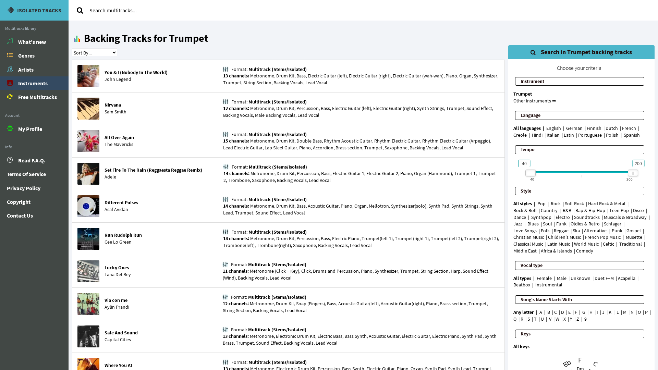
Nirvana (113, 105)
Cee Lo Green (118, 242)
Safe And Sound (121, 333)
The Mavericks (119, 144)
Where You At (118, 365)
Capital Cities (118, 339)
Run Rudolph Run (123, 235)
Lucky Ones (117, 267)
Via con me (116, 300)
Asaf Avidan (116, 209)
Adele (110, 177)
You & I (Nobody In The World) (136, 72)
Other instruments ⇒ (534, 101)
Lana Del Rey (118, 274)
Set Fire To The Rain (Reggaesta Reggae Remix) (153, 170)
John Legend (118, 79)
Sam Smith (115, 112)
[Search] (80, 10)
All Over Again (119, 137)
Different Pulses (121, 202)
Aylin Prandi (117, 307)
